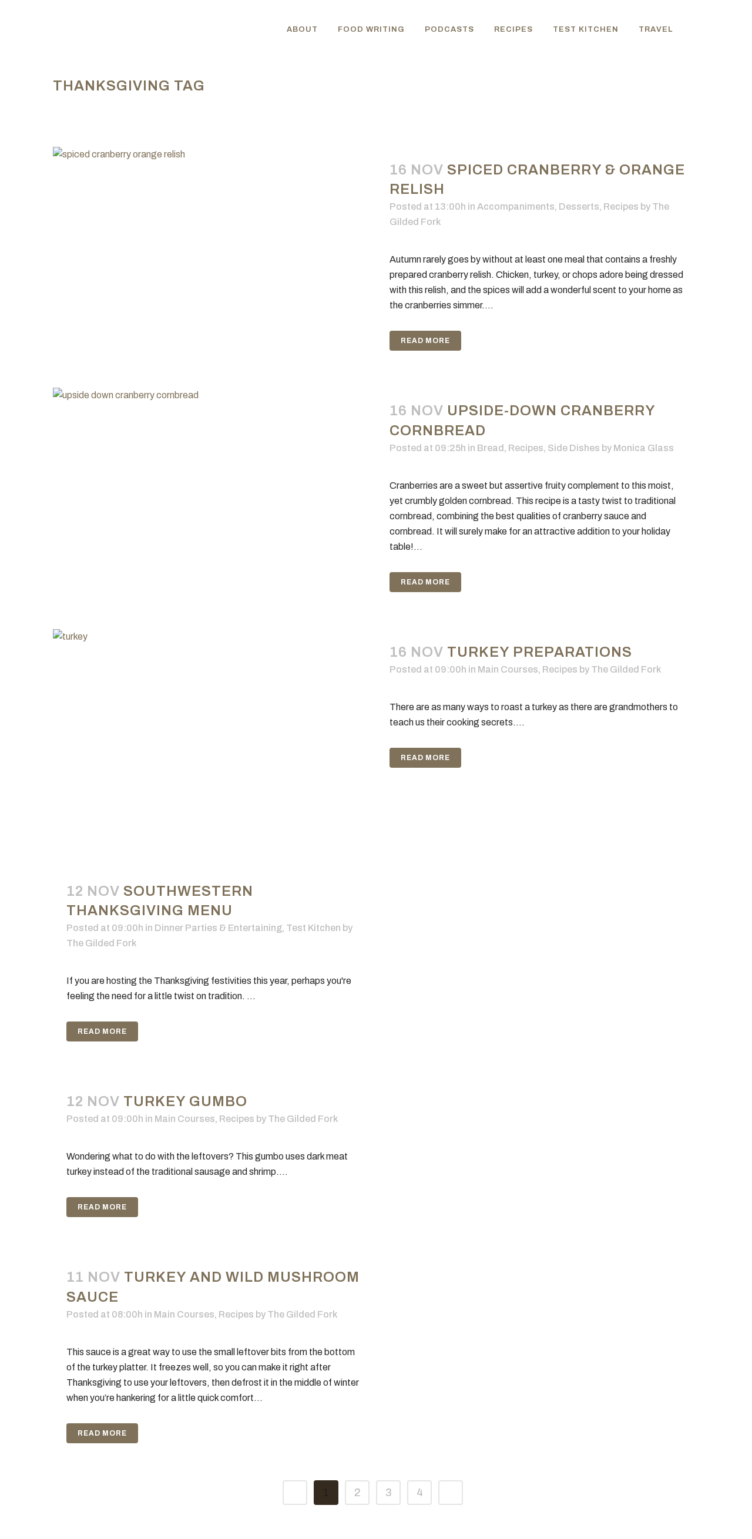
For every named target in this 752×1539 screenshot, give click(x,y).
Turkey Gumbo (185, 1101)
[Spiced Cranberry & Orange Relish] (214, 254)
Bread (490, 448)
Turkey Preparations (539, 652)
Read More (425, 341)
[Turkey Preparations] (214, 737)
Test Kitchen (313, 928)
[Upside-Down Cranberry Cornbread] (214, 495)
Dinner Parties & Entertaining (218, 928)
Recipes (621, 206)
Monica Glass (643, 448)
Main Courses (508, 669)
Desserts (579, 206)
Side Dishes (574, 448)
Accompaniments (516, 206)
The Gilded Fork (626, 669)
